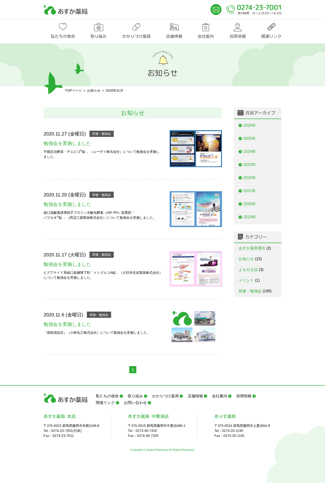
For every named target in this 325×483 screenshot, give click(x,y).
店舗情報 (174, 36)
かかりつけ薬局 (136, 36)
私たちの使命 (63, 36)
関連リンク (271, 36)
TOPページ (73, 90)
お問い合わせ (135, 403)
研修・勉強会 (101, 133)
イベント (249, 280)
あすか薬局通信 (255, 248)
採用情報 (238, 36)
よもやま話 (251, 270)
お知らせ (250, 259)
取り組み (98, 36)
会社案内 (206, 36)
